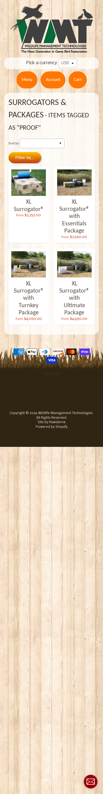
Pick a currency (41, 63)
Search (51, 374)
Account (53, 80)
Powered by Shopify (52, 427)
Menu (27, 80)
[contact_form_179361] (91, 781)
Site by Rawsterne (52, 422)
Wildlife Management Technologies (65, 413)
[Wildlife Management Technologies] (51, 49)
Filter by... (24, 157)
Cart (78, 80)
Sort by (14, 143)
